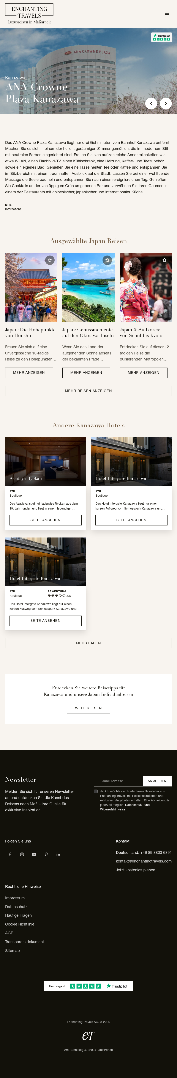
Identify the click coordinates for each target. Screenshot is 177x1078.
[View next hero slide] (166, 103)
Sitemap (12, 950)
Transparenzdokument (24, 941)
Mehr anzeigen (29, 372)
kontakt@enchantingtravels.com (144, 861)
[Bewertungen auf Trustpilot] (161, 37)
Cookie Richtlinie (19, 924)
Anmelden (157, 781)
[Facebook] (10, 854)
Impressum (15, 897)
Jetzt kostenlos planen (135, 869)
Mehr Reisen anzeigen (88, 391)
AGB (9, 932)
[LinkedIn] (58, 854)
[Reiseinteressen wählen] (46, 854)
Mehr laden (88, 643)
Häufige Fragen (18, 915)
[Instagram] (22, 854)
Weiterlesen (88, 708)
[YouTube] (34, 854)
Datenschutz (16, 906)
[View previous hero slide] (151, 103)
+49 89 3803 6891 (156, 852)
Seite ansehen (45, 520)
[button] (50, 260)
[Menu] (167, 13)
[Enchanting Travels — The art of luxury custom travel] (29, 13)
